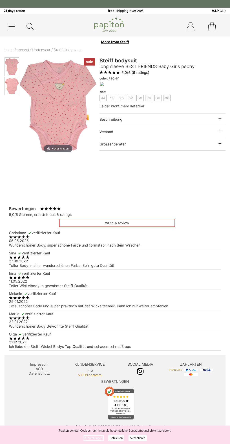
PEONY (109, 78)
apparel (23, 50)
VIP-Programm (90, 375)
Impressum (39, 364)
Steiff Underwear (68, 50)
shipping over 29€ (125, 11)
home (8, 50)
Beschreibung (111, 119)
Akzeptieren (137, 438)
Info (89, 370)
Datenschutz (39, 373)
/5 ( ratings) (135, 72)
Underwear (41, 50)
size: (103, 92)
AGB (39, 369)
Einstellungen (93, 438)
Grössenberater (113, 144)
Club (219, 11)
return (14, 11)
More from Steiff (115, 42)
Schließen (116, 438)
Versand (106, 131)
